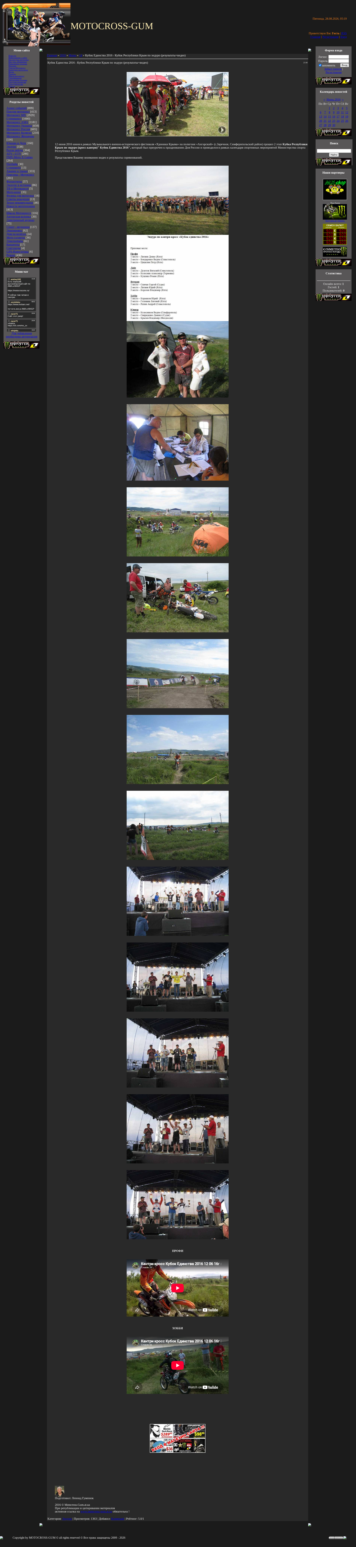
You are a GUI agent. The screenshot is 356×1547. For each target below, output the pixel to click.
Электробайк (14, 241)
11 (342, 112)
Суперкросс (14, 118)
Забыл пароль (333, 68)
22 (329, 120)
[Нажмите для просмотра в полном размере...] (178, 233)
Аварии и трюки (17, 171)
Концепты (12, 244)
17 (338, 116)
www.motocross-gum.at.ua (96, 1511)
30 (333, 125)
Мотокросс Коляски (19, 132)
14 (80, 55)
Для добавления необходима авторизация (21, 335)
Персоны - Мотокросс (20, 174)
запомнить (328, 65)
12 (346, 112)
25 (342, 120)
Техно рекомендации (19, 202)
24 (338, 120)
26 (346, 120)
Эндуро (11, 146)
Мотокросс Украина (19, 125)
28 (325, 125)
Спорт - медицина (17, 227)
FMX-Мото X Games (19, 157)
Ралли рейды (14, 150)
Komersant (117, 1518)
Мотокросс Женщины (20, 136)
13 (320, 116)
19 (346, 116)
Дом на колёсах (16, 234)
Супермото (13, 167)
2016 (63, 55)
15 (329, 116)
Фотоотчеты (14, 181)
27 (320, 125)
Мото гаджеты (15, 237)
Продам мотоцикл (17, 111)
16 (333, 116)
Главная (315, 36)
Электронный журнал (20, 220)
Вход (343, 36)
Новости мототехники (20, 206)
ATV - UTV (13, 153)
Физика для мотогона (20, 195)
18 (342, 116)
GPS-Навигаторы (17, 251)
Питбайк (12, 164)
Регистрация (330, 36)
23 (333, 120)
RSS (344, 33)
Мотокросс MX (16, 115)
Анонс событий (16, 108)
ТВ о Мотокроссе (17, 188)
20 (320, 120)
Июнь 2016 (334, 99)
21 (325, 120)
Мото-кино (13, 192)
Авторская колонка (18, 216)
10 (338, 112)
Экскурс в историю (18, 185)
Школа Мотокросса (18, 213)
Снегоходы (13, 248)
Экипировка (14, 230)
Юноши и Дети (16, 143)
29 (329, 125)
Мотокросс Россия (18, 129)
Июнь (72, 55)
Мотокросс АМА (17, 122)
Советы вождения (17, 199)
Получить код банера (335, 221)
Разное (10, 255)
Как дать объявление (18, 62)
